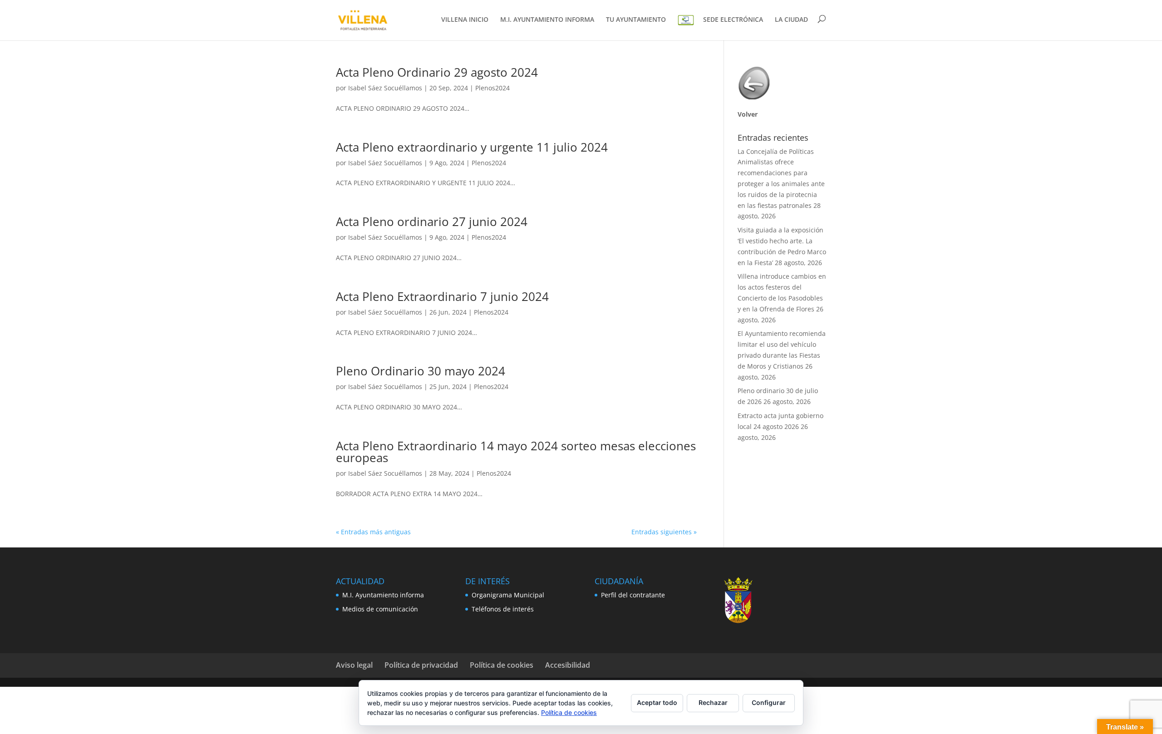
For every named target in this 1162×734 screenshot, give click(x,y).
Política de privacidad (421, 665)
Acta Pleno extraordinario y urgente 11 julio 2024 (472, 147)
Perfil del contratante (633, 595)
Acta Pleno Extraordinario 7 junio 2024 (442, 296)
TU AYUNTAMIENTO (636, 20)
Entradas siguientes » (664, 531)
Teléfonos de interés (503, 609)
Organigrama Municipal (508, 595)
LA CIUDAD (791, 20)
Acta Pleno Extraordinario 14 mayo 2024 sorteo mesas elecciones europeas (516, 452)
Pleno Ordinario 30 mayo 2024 (420, 371)
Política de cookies (501, 665)
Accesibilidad (567, 665)
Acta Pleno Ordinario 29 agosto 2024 (437, 72)
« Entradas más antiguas (373, 531)
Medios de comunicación (380, 609)
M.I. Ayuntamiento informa (383, 595)
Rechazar (713, 702)
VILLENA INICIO (464, 20)
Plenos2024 (492, 88)
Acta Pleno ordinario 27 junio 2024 (431, 221)
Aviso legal (354, 665)
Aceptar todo (657, 702)
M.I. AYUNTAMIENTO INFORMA (547, 20)
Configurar (769, 702)
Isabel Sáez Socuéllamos (385, 88)
